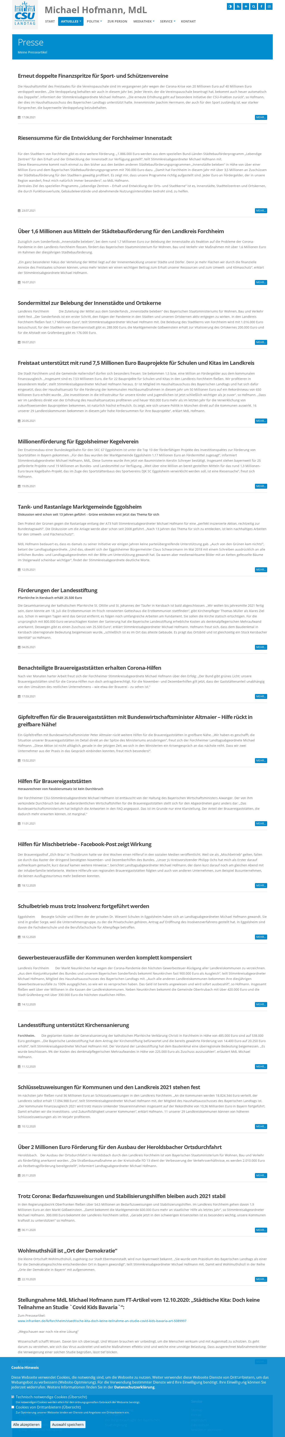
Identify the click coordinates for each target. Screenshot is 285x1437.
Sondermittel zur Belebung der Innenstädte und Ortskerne (89, 302)
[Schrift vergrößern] (245, 6)
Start (50, 21)
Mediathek (142, 21)
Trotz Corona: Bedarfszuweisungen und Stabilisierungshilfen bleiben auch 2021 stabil (121, 1196)
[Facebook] (261, 6)
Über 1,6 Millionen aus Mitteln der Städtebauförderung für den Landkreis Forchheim (121, 231)
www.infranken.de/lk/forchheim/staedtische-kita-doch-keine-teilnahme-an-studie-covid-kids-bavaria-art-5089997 (102, 1321)
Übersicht (77, 1396)
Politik (93, 21)
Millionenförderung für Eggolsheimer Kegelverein (78, 441)
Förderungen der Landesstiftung (57, 590)
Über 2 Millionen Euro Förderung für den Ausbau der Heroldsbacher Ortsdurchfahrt (120, 1147)
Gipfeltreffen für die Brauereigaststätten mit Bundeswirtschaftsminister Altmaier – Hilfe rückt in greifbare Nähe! (135, 720)
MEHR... (261, 117)
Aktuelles (69, 21)
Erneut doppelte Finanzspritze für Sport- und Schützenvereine (93, 75)
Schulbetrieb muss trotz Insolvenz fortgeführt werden (83, 906)
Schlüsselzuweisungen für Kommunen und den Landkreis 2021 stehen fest (109, 1087)
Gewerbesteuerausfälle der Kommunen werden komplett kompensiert (105, 957)
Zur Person (117, 21)
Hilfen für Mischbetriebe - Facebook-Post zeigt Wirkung (84, 844)
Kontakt (188, 21)
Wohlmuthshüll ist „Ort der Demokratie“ (67, 1250)
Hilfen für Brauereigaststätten (55, 781)
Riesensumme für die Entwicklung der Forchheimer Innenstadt (95, 137)
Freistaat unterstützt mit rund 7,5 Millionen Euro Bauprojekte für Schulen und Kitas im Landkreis (136, 362)
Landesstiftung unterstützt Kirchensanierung (73, 1025)
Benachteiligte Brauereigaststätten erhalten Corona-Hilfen (89, 667)
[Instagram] (269, 6)
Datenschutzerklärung (134, 1387)
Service (166, 21)
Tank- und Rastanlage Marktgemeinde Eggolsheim (80, 506)
